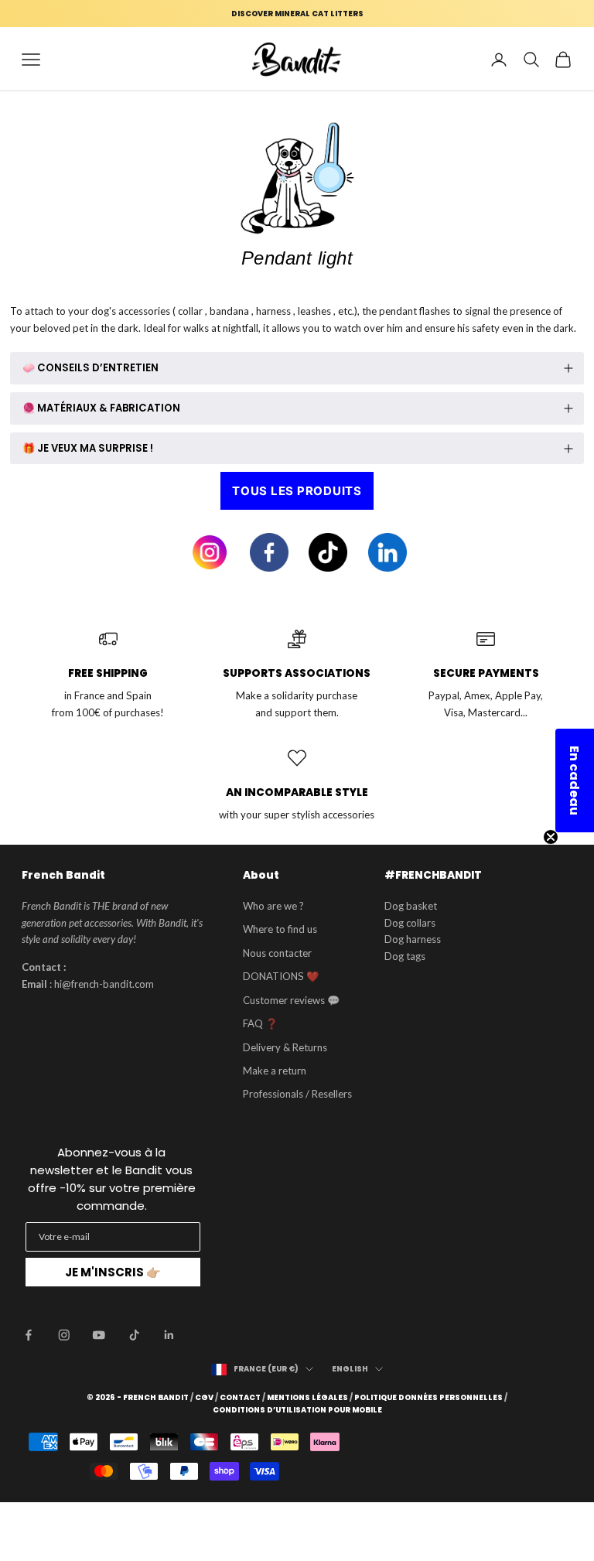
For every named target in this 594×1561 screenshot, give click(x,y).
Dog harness (412, 939)
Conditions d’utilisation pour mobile (297, 1410)
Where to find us (280, 929)
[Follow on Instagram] (64, 1335)
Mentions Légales (307, 1398)
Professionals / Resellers (297, 1094)
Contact (240, 1398)
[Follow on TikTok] (135, 1335)
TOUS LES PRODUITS (297, 490)
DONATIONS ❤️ (281, 976)
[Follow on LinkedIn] (169, 1335)
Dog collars (409, 923)
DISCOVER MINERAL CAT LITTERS (297, 14)
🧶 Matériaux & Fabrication (101, 408)
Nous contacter (277, 953)
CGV (204, 1398)
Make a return (274, 1070)
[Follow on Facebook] (29, 1335)
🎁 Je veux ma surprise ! (87, 448)
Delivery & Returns (285, 1047)
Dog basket (410, 906)
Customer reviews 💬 (291, 1000)
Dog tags (404, 956)
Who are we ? (273, 906)
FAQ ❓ (260, 1023)
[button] (574, 780)
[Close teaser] (550, 837)
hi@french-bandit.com (104, 984)
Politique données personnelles (428, 1398)
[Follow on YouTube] (99, 1335)
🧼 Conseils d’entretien (90, 367)
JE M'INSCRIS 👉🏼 (113, 1272)
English (350, 1369)
